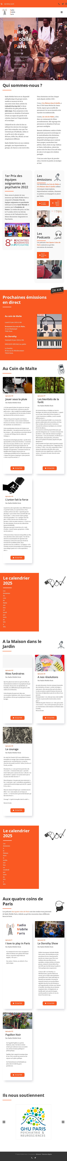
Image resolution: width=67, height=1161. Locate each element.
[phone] (59, 4)
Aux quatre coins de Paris (20, 911)
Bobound (38, 1154)
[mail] (63, 4)
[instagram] (66, 4)
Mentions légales (47, 1154)
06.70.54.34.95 (9, 4)
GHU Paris (8, 111)
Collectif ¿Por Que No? (12, 106)
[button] (4, 1122)
